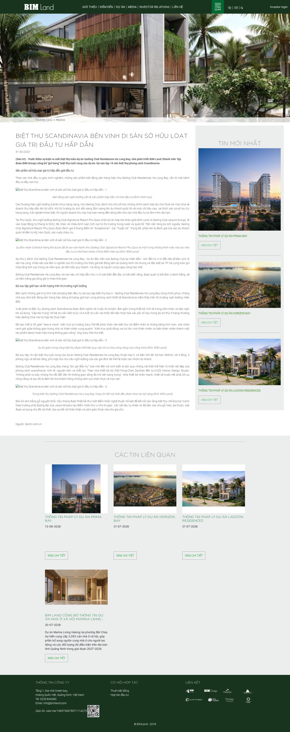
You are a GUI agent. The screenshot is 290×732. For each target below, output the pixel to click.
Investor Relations (154, 7)
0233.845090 (48, 699)
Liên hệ (177, 7)
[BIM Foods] (213, 699)
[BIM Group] (189, 690)
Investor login (278, 6)
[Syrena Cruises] (229, 699)
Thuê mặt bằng (119, 690)
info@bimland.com (54, 703)
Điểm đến (106, 7)
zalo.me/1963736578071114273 (66, 711)
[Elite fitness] (193, 699)
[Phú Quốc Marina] (248, 700)
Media (132, 7)
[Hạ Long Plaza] (227, 690)
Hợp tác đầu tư (119, 695)
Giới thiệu (89, 7)
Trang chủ (44, 120)
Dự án (120, 7)
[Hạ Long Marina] (248, 691)
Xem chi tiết (209, 245)
